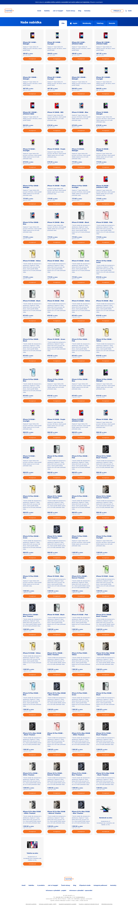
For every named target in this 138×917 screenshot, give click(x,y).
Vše (62, 23)
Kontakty (87, 11)
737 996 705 (67, 897)
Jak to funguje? (58, 11)
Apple (75, 23)
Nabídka (47, 11)
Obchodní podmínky (31, 904)
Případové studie (84, 885)
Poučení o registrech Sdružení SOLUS (89, 904)
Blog (79, 11)
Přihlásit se (117, 11)
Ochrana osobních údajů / (47, 904)
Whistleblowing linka (106, 904)
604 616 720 (59, 897)
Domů (39, 11)
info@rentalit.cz (80, 897)
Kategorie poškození (100, 885)
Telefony (100, 23)
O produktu (41, 885)
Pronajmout (35, 58)
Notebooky (87, 23)
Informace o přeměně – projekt (56, 890)
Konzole (112, 23)
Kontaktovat (105, 831)
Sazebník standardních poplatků (67, 904)
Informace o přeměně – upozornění (80, 890)
